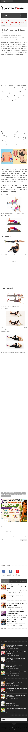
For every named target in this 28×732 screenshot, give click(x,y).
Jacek (7, 531)
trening (9, 24)
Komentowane (23, 581)
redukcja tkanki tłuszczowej (11, 22)
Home (2, 20)
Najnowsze (14, 581)
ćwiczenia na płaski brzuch (16, 20)
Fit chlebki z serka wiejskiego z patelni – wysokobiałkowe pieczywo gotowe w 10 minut (16, 587)
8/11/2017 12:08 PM (10, 533)
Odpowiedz (23, 540)
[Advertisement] (14, 71)
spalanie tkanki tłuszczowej (11, 39)
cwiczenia (7, 20)
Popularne (5, 581)
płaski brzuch (14, 37)
